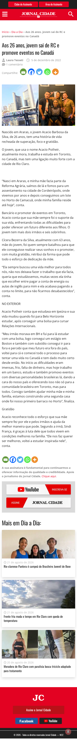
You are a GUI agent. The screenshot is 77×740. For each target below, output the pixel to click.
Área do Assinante (53, 4)
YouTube (38, 489)
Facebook (26, 721)
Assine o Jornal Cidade (38, 710)
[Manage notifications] (68, 732)
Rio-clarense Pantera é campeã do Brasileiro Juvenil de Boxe (37, 566)
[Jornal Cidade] (38, 15)
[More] (55, 71)
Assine (38, 503)
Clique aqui (49, 476)
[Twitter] (39, 71)
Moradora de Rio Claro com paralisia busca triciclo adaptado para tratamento (37, 668)
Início (5, 32)
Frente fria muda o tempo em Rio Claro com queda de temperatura (33, 618)
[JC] (38, 697)
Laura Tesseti (14, 60)
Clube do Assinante (23, 4)
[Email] (23, 71)
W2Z (61, 734)
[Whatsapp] (47, 71)
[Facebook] (31, 71)
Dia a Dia (17, 32)
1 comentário (14, 64)
